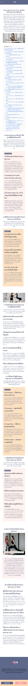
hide (10, 46)
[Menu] (2, 2)
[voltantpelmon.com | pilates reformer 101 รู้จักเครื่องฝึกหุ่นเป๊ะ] (14, 2)
